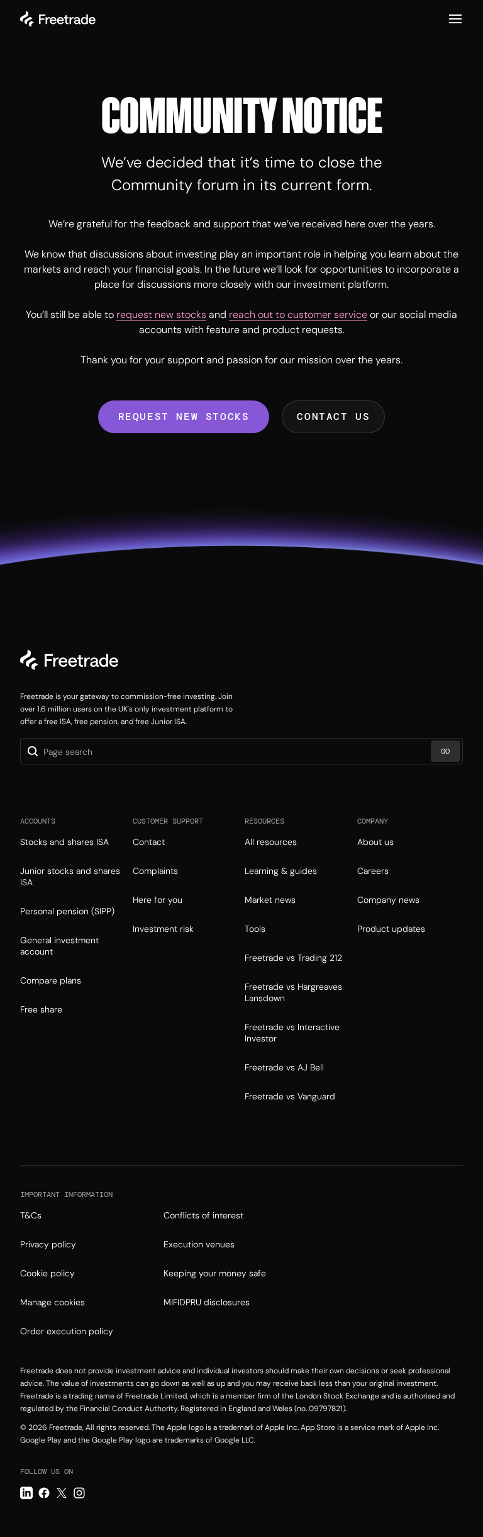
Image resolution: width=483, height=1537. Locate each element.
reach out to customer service (298, 314)
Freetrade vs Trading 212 (293, 957)
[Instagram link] (79, 1493)
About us (375, 842)
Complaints (155, 870)
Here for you (157, 899)
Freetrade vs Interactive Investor (292, 1032)
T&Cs (31, 1215)
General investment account (59, 945)
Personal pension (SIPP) (67, 911)
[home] (58, 19)
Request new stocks (184, 416)
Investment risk (163, 928)
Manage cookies (52, 1302)
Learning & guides (281, 870)
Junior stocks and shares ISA (70, 876)
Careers (373, 870)
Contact (149, 842)
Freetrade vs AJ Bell (284, 1067)
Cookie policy (47, 1273)
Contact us (333, 416)
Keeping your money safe (215, 1273)
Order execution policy (66, 1331)
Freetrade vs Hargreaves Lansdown (293, 992)
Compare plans (50, 980)
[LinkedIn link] (26, 1493)
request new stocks (161, 314)
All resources (271, 842)
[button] (455, 18)
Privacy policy (48, 1244)
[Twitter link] (61, 1493)
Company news (388, 899)
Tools (255, 928)
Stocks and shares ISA (64, 842)
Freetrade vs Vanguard (290, 1096)
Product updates (391, 928)
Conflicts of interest (203, 1215)
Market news (270, 899)
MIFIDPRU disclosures (207, 1302)
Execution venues (199, 1244)
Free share (41, 1009)
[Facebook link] (44, 1493)
